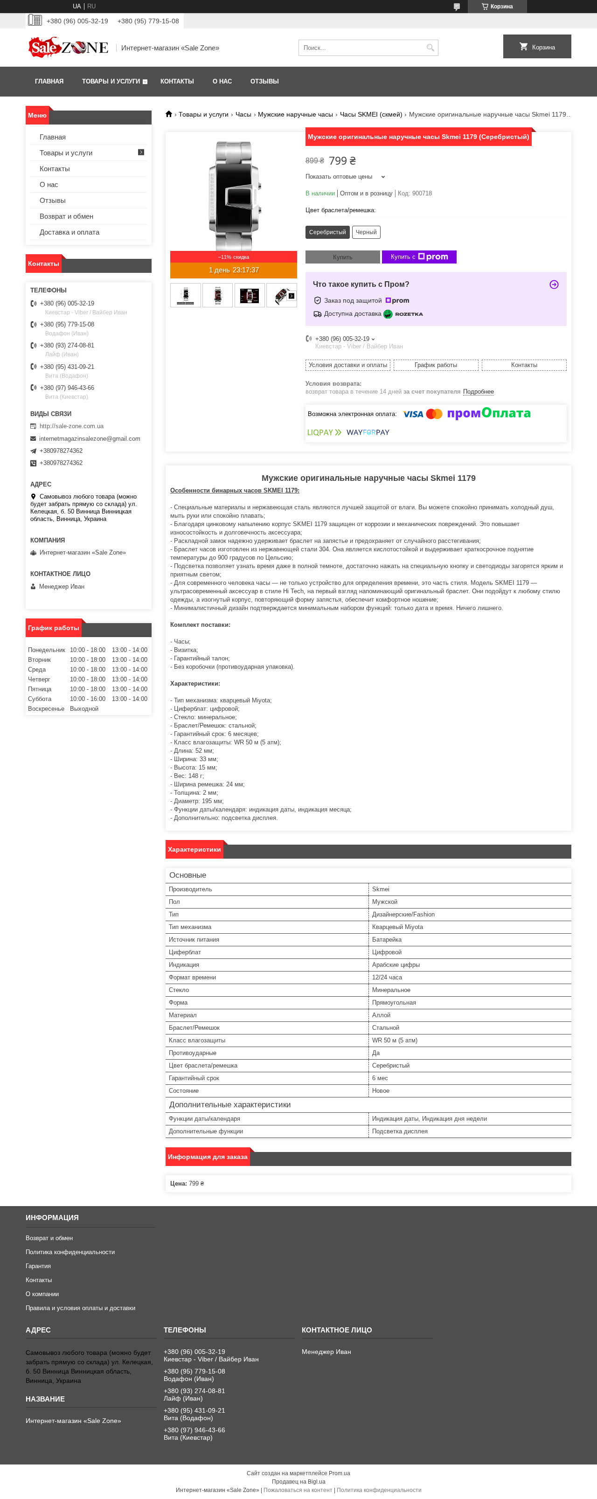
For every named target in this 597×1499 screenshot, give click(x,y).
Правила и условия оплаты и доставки (80, 1308)
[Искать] (430, 48)
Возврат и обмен (66, 216)
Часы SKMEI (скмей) (371, 114)
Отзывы (264, 81)
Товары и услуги (111, 81)
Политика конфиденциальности (70, 1252)
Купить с (403, 256)
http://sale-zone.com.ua (72, 426)
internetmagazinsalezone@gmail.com (89, 438)
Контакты (177, 81)
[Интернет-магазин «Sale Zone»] (68, 47)
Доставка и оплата (69, 232)
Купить (343, 257)
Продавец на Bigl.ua (299, 1481)
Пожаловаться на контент (298, 1490)
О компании (42, 1294)
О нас (222, 81)
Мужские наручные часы (295, 114)
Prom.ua (339, 1473)
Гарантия (38, 1266)
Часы (243, 114)
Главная (49, 81)
